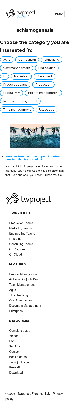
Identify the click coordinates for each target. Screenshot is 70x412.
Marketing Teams (20, 228)
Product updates (15, 84)
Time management (17, 109)
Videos (13, 336)
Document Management (25, 305)
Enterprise (16, 311)
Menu (59, 14)
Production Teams (21, 223)
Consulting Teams (21, 244)
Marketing (21, 76)
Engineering (46, 68)
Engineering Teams (22, 233)
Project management (43, 93)
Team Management (22, 284)
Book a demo (18, 357)
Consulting (51, 59)
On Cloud (15, 254)
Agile (6, 59)
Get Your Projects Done (24, 279)
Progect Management (23, 274)
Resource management (20, 101)
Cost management (16, 68)
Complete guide (19, 330)
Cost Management (21, 300)
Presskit (14, 367)
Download (16, 372)
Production (43, 84)
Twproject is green (21, 362)
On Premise (17, 249)
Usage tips (46, 109)
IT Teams (15, 238)
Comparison (27, 59)
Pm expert (44, 76)
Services (15, 346)
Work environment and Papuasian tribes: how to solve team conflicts (33, 158)
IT (4, 76)
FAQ (12, 341)
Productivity (11, 93)
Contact (14, 351)
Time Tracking (18, 295)
